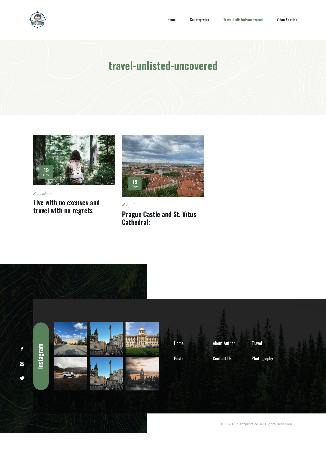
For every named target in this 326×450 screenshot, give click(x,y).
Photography (262, 358)
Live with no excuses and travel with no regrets (66, 206)
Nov (46, 172)
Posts (178, 358)
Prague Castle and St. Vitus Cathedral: (159, 218)
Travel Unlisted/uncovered (243, 19)
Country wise (199, 19)
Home (171, 19)
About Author (224, 343)
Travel (257, 343)
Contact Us (222, 358)
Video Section (287, 19)
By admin (44, 193)
